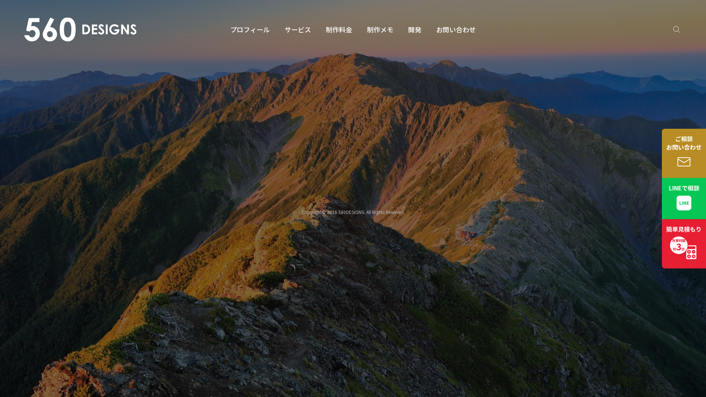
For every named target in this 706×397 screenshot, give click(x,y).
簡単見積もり (684, 239)
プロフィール (250, 29)
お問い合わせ (456, 29)
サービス (298, 29)
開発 (414, 29)
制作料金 (339, 29)
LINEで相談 (684, 188)
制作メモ (380, 29)
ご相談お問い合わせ (684, 142)
